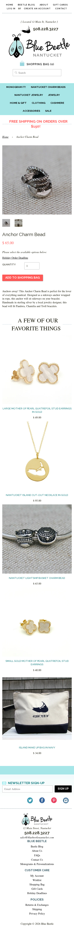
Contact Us (37, 859)
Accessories (31, 110)
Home (9, 5)
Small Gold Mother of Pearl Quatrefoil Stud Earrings (37, 663)
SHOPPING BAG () (40, 64)
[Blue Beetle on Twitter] (30, 800)
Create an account (37, 8)
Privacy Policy (37, 913)
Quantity (9, 264)
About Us (37, 851)
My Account (37, 875)
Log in (11, 8)
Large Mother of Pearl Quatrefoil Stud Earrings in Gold (37, 410)
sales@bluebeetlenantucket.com (37, 837)
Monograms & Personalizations (37, 864)
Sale (48, 110)
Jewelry (54, 95)
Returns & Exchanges (37, 905)
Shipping (37, 909)
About (44, 5)
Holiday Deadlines (37, 893)
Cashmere (57, 102)
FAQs (37, 855)
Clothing (38, 102)
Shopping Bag (37, 884)
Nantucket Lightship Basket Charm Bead (37, 578)
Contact (61, 8)
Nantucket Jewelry (28, 95)
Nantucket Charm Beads (48, 87)
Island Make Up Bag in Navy (37, 747)
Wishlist (37, 880)
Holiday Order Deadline (15, 257)
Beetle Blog (26, 5)
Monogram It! (16, 87)
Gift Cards (60, 5)
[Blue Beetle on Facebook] (42, 800)
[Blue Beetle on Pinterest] (54, 800)
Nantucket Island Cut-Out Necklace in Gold (37, 495)
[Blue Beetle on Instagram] (66, 800)
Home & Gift (18, 102)
